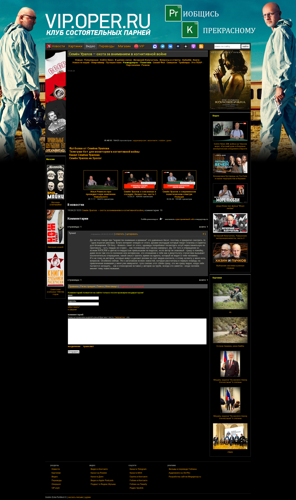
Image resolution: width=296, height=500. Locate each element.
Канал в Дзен (97, 476)
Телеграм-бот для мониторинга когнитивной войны (104, 151)
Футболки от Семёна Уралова (89, 148)
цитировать (132, 234)
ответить (119, 234)
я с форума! (72, 310)
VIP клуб (56, 488)
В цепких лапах (123, 60)
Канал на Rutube (99, 473)
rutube (162, 140)
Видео (90, 46)
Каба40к (186, 60)
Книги (196, 60)
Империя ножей (55, 247)
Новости (58, 46)
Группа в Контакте (138, 476)
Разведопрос (130, 62)
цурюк (88, 497)
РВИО (230, 452)
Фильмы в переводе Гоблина (183, 469)
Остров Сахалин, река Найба (230, 346)
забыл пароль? (74, 307)
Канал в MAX (136, 473)
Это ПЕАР (196, 62)
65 (230, 312)
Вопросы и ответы (170, 60)
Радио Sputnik (136, 488)
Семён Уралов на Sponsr (85, 158)
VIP (141, 46)
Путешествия (113, 62)
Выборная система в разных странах (230, 267)
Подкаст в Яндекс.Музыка (103, 484)
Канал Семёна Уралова (84, 155)
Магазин (124, 46)
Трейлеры (184, 62)
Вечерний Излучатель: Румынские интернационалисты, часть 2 (230, 237)
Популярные (91, 60)
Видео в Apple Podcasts (102, 480)
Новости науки (80, 62)
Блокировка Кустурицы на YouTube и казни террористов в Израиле (230, 177)
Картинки (75, 46)
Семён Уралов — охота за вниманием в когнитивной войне (117, 54)
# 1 (204, 234)
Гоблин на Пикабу (138, 484)
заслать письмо (75, 497)
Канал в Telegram (138, 469)
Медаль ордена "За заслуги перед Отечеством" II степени (230, 381)
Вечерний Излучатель (145, 60)
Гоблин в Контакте (138, 480)
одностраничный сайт (184, 219)
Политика (145, 62)
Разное (145, 65)
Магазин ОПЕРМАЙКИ (55, 203)
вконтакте (152, 140)
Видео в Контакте (99, 469)
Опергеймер (97, 62)
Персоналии (133, 65)
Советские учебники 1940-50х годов (55, 291)
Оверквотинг (119, 317)
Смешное (171, 62)
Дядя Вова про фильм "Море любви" (230, 207)
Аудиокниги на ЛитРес (179, 473)
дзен (168, 140)
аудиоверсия (139, 140)
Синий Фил (159, 62)
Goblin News (106, 60)
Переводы (106, 46)
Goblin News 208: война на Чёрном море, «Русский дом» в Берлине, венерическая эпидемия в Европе (230, 146)
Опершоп (56, 484)
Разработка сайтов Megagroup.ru (185, 476)
